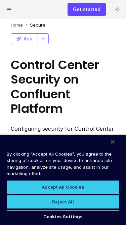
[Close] (113, 142)
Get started (86, 9)
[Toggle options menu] (43, 39)
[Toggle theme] (117, 9)
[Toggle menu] (9, 9)
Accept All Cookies (63, 187)
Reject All (63, 201)
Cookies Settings (63, 216)
